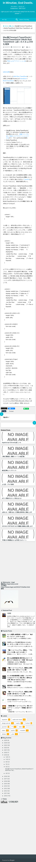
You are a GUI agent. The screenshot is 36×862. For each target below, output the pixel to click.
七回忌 (9, 613)
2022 (5, 747)
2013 (5, 788)
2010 (5, 795)
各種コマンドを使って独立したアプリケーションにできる (17, 136)
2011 (5, 793)
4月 (7, 773)
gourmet (5, 727)
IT (23, 47)
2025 (5, 740)
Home (6, 26)
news (21, 727)
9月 (7, 762)
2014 (5, 786)
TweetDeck (23, 78)
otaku (5, 730)
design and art (7, 723)
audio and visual (19, 719)
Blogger (12, 860)
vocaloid (24, 730)
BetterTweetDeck (8, 81)
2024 (5, 742)
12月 (7, 757)
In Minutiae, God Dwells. (18, 2)
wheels (5, 734)
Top (4, 19)
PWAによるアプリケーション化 (16, 61)
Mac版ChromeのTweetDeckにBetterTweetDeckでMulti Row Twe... (19, 769)
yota (12, 26)
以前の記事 (6, 72)
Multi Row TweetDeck (20, 76)
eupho (19, 723)
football (28, 723)
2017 (5, 778)
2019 (5, 755)
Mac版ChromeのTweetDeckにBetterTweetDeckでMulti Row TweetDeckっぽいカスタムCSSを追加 (18, 40)
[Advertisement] (18, 562)
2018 (5, 776)
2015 (5, 783)
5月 (7, 766)
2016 (5, 781)
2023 (5, 745)
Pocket (11, 411)
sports (14, 730)
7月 (7, 764)
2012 (5, 791)
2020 (5, 752)
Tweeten (26, 179)
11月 (7, 759)
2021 (5, 750)
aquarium (6, 719)
